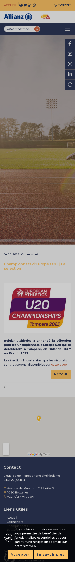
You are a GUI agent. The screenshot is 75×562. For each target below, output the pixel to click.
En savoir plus (51, 554)
